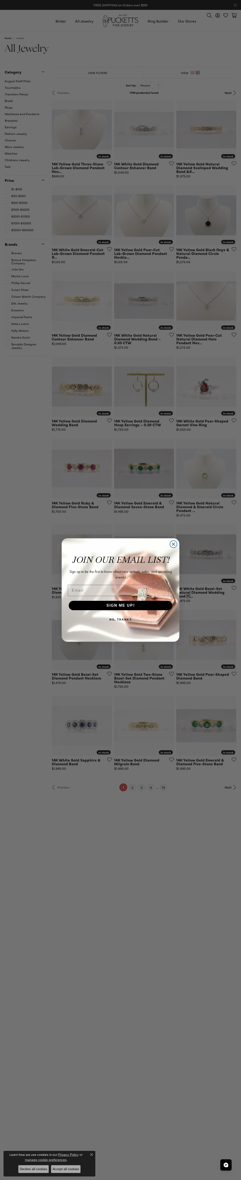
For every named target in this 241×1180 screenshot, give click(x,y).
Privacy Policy (68, 1155)
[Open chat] (226, 1165)
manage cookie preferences (46, 1160)
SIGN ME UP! (120, 605)
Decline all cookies (33, 1169)
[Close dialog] (173, 544)
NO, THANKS (120, 619)
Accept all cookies (65, 1169)
